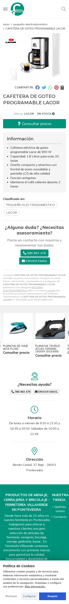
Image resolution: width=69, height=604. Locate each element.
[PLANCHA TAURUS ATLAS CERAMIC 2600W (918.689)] (50, 328)
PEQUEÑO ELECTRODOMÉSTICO (23, 289)
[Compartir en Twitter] (44, 87)
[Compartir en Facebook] (37, 87)
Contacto (60, 517)
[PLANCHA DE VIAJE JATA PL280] (18, 328)
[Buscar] (64, 9)
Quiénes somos (60, 509)
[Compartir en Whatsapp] (50, 87)
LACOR (51, 290)
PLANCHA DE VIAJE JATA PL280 (15, 347)
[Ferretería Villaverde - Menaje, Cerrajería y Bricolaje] (17, 9)
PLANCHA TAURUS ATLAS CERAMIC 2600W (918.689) (47, 348)
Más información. (35, 586)
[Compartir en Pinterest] (56, 87)
